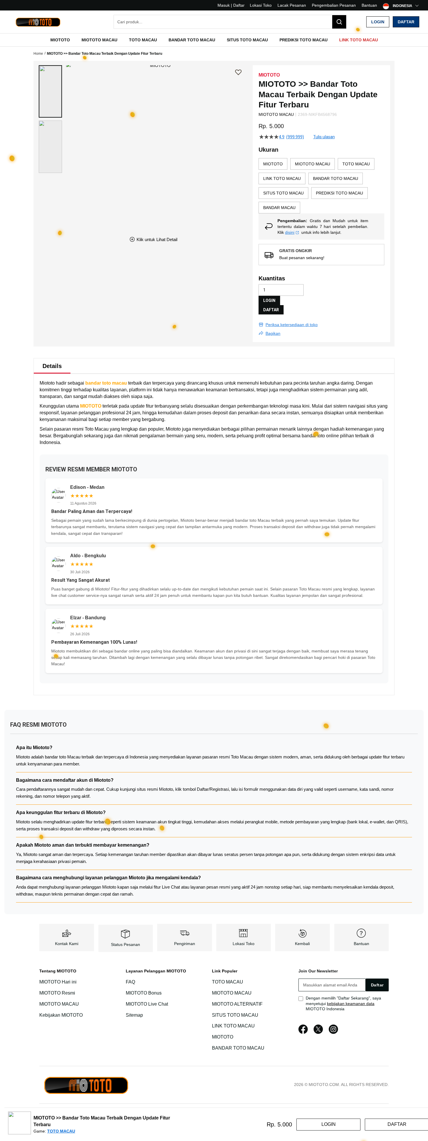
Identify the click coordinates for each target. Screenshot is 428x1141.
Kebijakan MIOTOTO (61, 1015)
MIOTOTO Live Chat (147, 1004)
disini (289, 232)
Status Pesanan (125, 944)
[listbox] (321, 185)
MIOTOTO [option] (273, 164)
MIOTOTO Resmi (57, 992)
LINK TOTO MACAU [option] (282, 178)
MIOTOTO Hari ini (58, 981)
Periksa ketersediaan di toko (292, 324)
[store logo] (38, 22)
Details (52, 366)
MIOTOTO (90, 406)
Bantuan (369, 5)
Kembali (302, 943)
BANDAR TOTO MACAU (238, 1048)
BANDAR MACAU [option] (279, 207)
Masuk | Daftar (231, 5)
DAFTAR (271, 309)
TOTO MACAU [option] (356, 164)
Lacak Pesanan (291, 5)
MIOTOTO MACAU (59, 1004)
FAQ (130, 981)
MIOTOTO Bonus (144, 992)
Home (38, 54)
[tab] (52, 366)
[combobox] (230, 22)
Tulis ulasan (324, 137)
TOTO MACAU (227, 981)
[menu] (214, 39)
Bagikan (273, 333)
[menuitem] (60, 39)
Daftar (406, 22)
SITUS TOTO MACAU (235, 1015)
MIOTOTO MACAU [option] (312, 164)
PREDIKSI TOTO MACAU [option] (339, 193)
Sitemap (134, 1015)
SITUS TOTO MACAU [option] (283, 193)
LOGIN (269, 300)
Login (377, 22)
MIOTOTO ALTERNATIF (237, 1004)
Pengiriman (184, 943)
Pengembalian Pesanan (334, 5)
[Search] (339, 22)
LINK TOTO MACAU (233, 1025)
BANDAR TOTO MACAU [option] (335, 178)
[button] (50, 91)
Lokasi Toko (261, 5)
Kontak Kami (66, 943)
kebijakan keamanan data (350, 1003)
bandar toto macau (106, 383)
